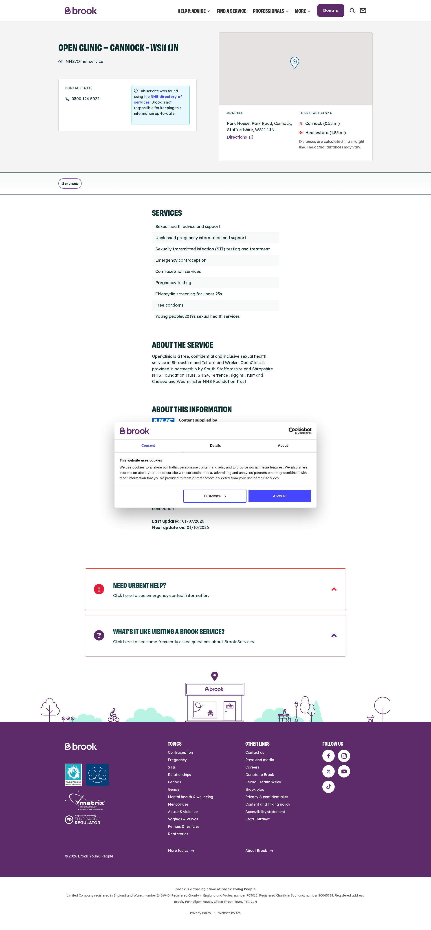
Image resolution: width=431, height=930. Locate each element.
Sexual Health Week (263, 782)
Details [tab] (215, 445)
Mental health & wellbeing (190, 797)
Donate (330, 10)
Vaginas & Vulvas (183, 819)
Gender (174, 789)
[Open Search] (352, 10)
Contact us (254, 752)
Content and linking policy (267, 804)
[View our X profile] (328, 771)
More (300, 10)
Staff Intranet (257, 819)
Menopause (178, 804)
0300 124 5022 (85, 98)
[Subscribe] (363, 10)
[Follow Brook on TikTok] (328, 787)
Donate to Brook (259, 774)
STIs (172, 767)
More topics (178, 850)
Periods (174, 782)
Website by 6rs (229, 913)
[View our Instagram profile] (344, 756)
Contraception (180, 752)
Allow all (279, 496)
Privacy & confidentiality (266, 797)
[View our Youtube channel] (344, 771)
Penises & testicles (183, 826)
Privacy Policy (200, 913)
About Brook (256, 850)
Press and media (259, 760)
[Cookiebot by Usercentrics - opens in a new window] (292, 430)
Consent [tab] (148, 445)
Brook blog (254, 789)
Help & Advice (192, 10)
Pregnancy (177, 760)
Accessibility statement (265, 811)
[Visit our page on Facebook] (328, 756)
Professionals (268, 10)
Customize (212, 496)
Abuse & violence (183, 811)
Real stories (178, 834)
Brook (81, 10)
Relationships (179, 774)
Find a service (231, 10)
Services (70, 183)
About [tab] (283, 445)
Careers (252, 767)
